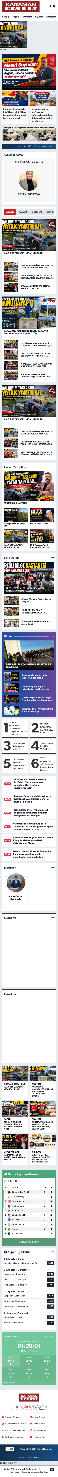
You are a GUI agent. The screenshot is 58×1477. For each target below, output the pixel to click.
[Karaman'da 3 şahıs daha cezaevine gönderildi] (11, 676)
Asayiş (5, 17)
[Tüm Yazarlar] (52, 155)
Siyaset (39, 17)
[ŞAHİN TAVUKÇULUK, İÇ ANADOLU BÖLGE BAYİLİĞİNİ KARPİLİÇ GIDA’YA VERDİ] (43, 1109)
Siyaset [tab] (51, 212)
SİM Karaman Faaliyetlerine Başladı (47, 767)
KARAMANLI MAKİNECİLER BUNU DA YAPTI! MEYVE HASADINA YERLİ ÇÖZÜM (47, 730)
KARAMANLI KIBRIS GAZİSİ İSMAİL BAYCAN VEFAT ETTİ (14, 1157)
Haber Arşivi (39, 1437)
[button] (54, 133)
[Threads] (36, 1407)
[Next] (41, 1407)
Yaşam (15, 17)
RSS (11, 1449)
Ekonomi (51, 17)
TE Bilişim (36, 1457)
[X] (17, 1407)
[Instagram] (22, 1407)
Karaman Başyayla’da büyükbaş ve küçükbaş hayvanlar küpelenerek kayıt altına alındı (32, 799)
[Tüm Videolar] (52, 636)
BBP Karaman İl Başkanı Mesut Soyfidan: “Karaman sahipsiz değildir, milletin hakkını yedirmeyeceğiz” (29, 1472)
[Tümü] (52, 868)
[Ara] (50, 7)
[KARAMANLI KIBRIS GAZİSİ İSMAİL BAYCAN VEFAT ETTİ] (15, 1141)
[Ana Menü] (54, 7)
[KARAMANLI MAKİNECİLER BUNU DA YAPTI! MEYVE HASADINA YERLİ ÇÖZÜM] (43, 1073)
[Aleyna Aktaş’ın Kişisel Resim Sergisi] (11, 600)
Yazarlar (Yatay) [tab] (14, 155)
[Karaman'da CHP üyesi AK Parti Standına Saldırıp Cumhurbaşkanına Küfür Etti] (11, 710)
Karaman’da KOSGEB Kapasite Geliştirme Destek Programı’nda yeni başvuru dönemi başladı (33, 827)
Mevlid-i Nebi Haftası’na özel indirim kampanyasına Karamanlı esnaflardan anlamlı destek (32, 854)
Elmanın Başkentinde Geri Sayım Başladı (19, 766)
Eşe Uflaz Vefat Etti (45, 747)
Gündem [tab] (37, 212)
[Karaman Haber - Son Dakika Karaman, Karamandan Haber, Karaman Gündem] (21, 7)
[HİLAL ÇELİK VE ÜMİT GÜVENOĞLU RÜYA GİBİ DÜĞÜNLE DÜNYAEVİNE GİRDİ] (11, 611)
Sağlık (7, 1119)
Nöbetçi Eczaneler (13, 1417)
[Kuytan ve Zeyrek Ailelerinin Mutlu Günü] (11, 623)
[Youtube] (26, 1407)
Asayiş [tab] (10, 212)
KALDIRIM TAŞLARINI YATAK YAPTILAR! (18, 732)
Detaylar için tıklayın (29, 1242)
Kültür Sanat (19, 759)
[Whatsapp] (46, 1407)
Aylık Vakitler (11, 1382)
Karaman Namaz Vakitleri (16, 1424)
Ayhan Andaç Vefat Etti (19, 747)
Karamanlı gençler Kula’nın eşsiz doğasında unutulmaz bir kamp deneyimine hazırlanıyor (31, 813)
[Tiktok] (31, 1407)
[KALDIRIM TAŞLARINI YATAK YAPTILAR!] (15, 1073)
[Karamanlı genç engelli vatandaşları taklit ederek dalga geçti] (11, 688)
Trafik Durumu (39, 1424)
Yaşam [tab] (23, 212)
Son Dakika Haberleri (14, 1437)
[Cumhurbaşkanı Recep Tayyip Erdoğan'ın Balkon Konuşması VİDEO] (11, 699)
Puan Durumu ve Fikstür (15, 1430)
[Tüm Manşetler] (52, 467)
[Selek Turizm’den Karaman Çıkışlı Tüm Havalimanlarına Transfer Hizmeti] (43, 1141)
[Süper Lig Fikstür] (52, 1252)
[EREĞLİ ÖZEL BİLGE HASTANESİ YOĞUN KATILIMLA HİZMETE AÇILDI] (15, 1109)
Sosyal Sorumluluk (14, 1084)
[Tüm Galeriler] (52, 558)
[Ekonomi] (52, 918)
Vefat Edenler (19, 743)
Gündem (27, 17)
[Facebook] (12, 1407)
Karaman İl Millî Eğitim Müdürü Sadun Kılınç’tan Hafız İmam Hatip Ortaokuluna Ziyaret (33, 840)
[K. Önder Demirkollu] (29, 181)
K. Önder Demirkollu (29, 194)
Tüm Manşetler (40, 1430)
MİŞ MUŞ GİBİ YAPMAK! (29, 162)
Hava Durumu (39, 1417)
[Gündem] (52, 994)
